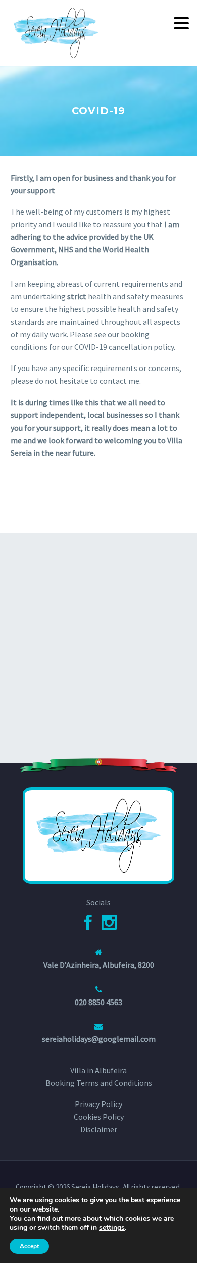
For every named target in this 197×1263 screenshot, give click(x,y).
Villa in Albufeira (98, 1070)
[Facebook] (88, 922)
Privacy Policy (98, 1104)
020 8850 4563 (98, 1002)
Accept (29, 1246)
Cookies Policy (99, 1117)
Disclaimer (98, 1129)
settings (112, 1227)
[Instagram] (109, 922)
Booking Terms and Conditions (98, 1083)
